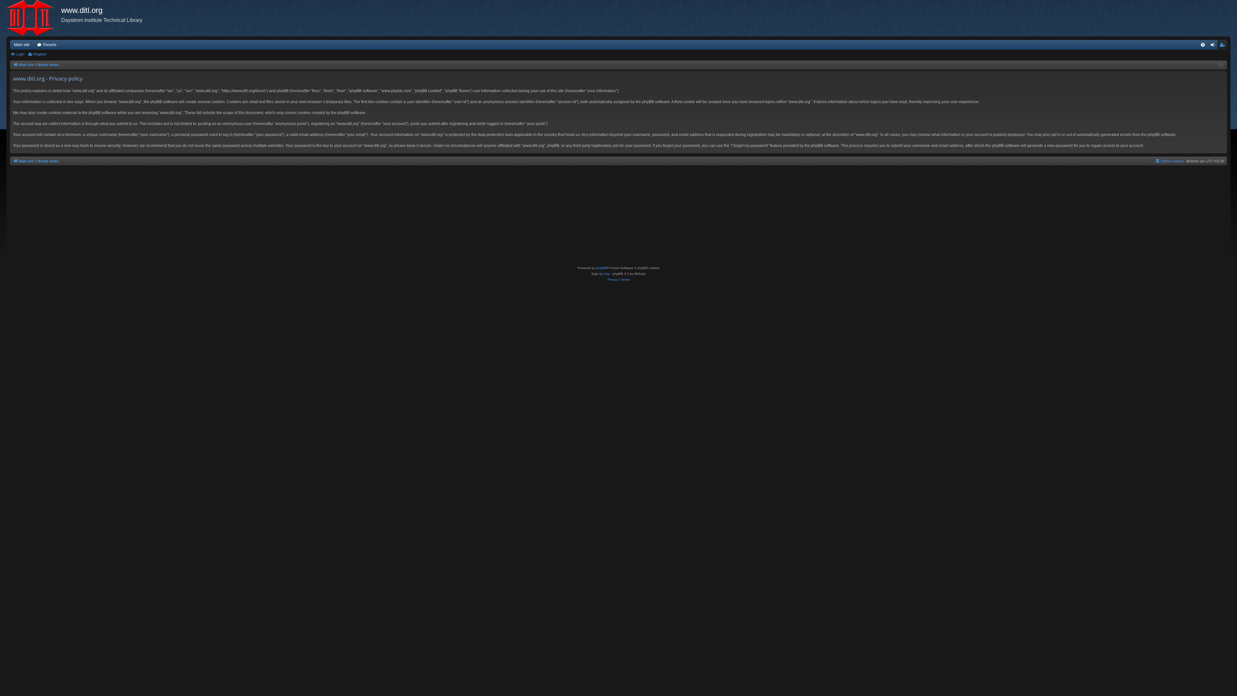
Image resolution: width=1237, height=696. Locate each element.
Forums (49, 45)
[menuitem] (1203, 45)
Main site (22, 45)
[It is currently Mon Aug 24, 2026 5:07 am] (1221, 65)
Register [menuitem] (1223, 46)
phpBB (601, 268)
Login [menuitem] (1213, 46)
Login (20, 54)
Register (40, 54)
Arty (607, 274)
